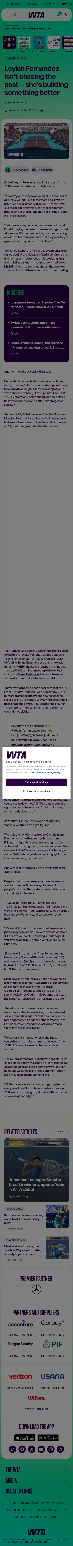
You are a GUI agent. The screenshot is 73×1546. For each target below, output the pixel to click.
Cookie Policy (36, 772)
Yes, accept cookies (36, 782)
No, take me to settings (36, 791)
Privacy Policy (52, 772)
